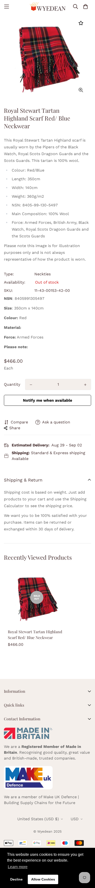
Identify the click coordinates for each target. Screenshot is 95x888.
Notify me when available (47, 400)
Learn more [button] (18, 867)
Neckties (42, 274)
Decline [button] (16, 879)
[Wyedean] (48, 6)
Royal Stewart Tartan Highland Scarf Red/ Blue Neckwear (35, 634)
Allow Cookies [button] (43, 879)
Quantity (12, 384)
